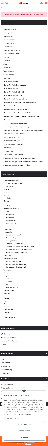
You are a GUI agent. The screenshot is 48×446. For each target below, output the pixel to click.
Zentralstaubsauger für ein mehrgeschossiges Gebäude (23, 161)
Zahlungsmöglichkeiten (11, 50)
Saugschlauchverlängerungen (16, 252)
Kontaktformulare (9, 29)
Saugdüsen (10, 217)
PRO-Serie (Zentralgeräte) (12, 183)
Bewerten (6, 61)
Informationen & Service (11, 137)
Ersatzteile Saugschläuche (15, 235)
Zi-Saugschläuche (12, 241)
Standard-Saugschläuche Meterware (19, 249)
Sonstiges (6, 293)
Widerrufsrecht (8, 71)
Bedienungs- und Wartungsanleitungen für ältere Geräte (23, 130)
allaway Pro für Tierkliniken (12, 120)
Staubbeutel (7, 229)
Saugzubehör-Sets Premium (16, 264)
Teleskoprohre (8, 270)
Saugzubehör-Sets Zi (13, 261)
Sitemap (6, 57)
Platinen (6, 307)
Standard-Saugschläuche (15, 244)
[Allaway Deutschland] (24, 3)
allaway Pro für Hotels (11, 88)
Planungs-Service (9, 33)
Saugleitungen (11, 220)
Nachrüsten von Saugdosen (13, 144)
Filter (7, 211)
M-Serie (6, 201)
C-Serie (6, 195)
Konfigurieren (24, 431)
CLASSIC (9, 279)
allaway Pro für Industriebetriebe (14, 92)
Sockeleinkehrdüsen (13, 287)
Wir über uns (8, 47)
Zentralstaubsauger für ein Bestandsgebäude (19, 158)
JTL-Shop (28, 444)
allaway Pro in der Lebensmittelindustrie (17, 113)
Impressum (7, 78)
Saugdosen (10, 214)
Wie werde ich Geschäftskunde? (14, 155)
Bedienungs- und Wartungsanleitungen (17, 127)
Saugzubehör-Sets (10, 258)
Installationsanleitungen (11, 141)
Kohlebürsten (8, 310)
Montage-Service (9, 36)
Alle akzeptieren (24, 424)
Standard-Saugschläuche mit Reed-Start (20, 246)
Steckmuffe (7, 148)
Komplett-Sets (9, 317)
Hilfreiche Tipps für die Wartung (14, 134)
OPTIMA (9, 282)
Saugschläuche (11, 223)
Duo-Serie (7, 198)
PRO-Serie (9, 186)
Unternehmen (8, 151)
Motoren (6, 304)
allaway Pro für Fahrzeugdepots (14, 85)
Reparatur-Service (9, 40)
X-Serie (6, 189)
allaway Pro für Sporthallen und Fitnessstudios (19, 102)
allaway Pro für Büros (11, 81)
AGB (5, 64)
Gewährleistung (9, 74)
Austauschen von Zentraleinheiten (15, 123)
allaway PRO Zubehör (11, 209)
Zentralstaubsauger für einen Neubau (16, 165)
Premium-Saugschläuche (14, 238)
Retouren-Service (9, 43)
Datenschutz (7, 67)
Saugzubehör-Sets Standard (16, 267)
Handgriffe (7, 273)
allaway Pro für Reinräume (12, 95)
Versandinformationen (11, 54)
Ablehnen (24, 437)
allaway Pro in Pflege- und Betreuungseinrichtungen (21, 116)
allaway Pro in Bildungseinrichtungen (16, 106)
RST (7, 284)
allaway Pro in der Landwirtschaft (15, 109)
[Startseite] (2, 8)
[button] (41, 3)
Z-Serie (6, 192)
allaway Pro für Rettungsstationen (15, 99)
